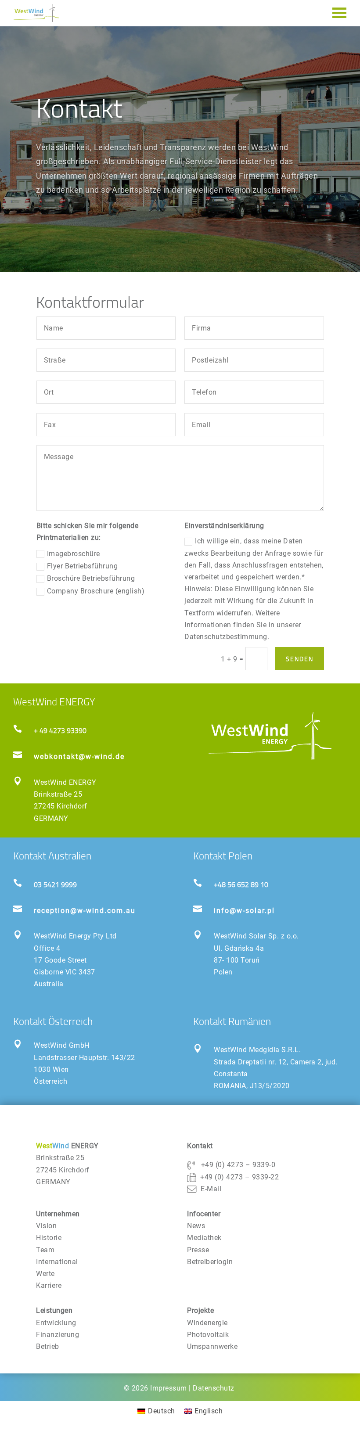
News (196, 1226)
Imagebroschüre (73, 554)
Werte (45, 1273)
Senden (299, 658)
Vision (46, 1226)
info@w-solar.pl (244, 910)
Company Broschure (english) (96, 591)
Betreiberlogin (210, 1262)
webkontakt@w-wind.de (79, 756)
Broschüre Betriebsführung (91, 578)
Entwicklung (56, 1323)
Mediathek (204, 1237)
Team (45, 1250)
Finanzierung (57, 1334)
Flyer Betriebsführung (82, 566)
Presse (198, 1250)
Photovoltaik (208, 1334)
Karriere (48, 1285)
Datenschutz (213, 1388)
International (57, 1262)
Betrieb (47, 1346)
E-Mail (211, 1189)
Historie (48, 1237)
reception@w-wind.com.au (85, 910)
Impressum (168, 1388)
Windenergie (207, 1323)
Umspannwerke (212, 1346)
